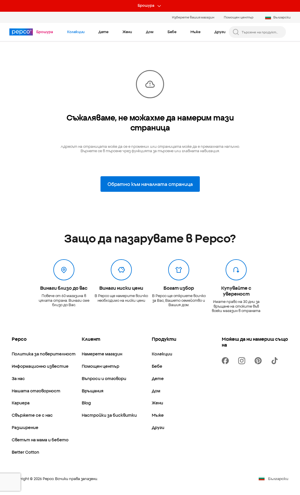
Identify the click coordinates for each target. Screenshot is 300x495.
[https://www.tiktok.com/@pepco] (275, 360)
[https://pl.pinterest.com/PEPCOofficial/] (259, 360)
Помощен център (238, 17)
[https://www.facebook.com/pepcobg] (226, 360)
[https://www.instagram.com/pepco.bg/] (243, 360)
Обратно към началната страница (150, 184)
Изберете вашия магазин (193, 17)
